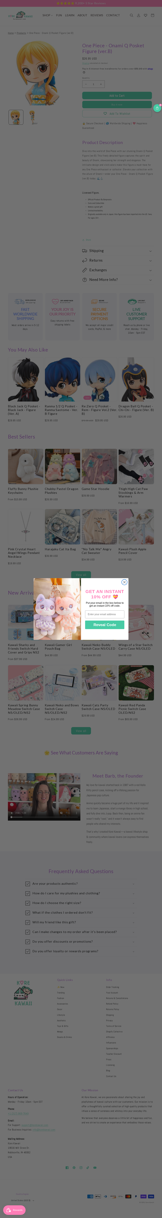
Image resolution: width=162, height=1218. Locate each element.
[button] (157, 108)
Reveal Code (104, 625)
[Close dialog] (124, 582)
